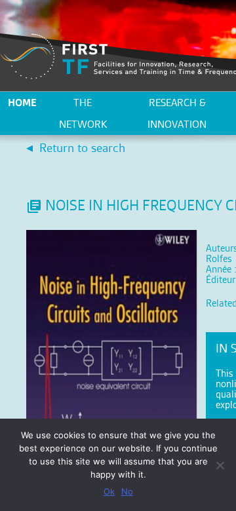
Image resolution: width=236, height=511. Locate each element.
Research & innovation (177, 113)
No (127, 491)
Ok (109, 491)
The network (83, 113)
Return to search (82, 148)
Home (22, 102)
